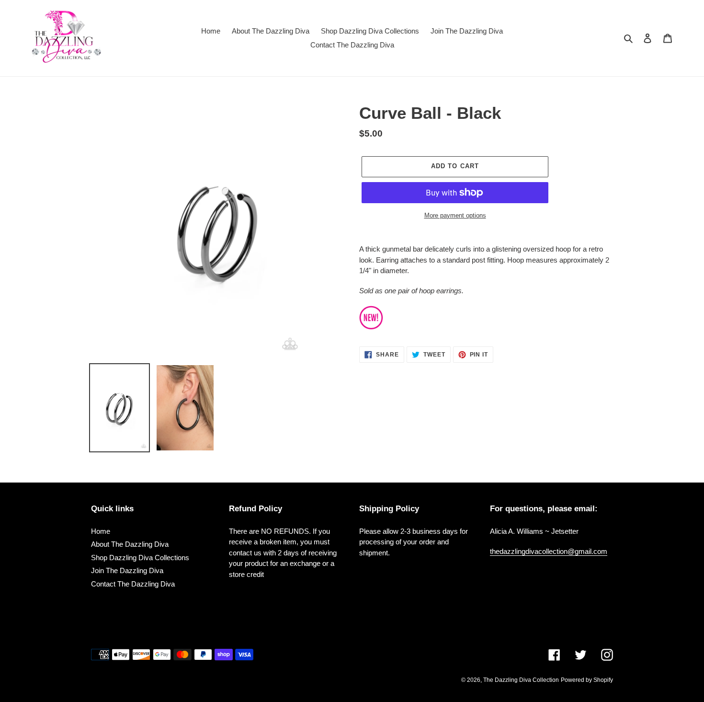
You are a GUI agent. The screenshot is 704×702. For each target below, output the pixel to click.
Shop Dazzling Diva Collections (140, 557)
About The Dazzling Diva (130, 544)
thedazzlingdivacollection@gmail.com (548, 551)
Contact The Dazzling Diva (133, 584)
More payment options (455, 215)
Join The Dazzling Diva (127, 570)
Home (100, 531)
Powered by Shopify (587, 680)
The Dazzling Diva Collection (521, 680)
